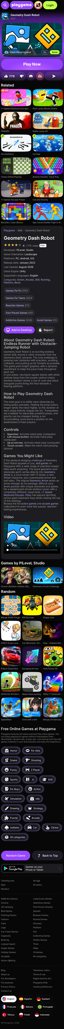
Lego (3, 927)
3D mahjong (7, 907)
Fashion (5, 919)
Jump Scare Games (42, 898)
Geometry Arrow (39, 480)
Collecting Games (41, 935)
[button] (32, 868)
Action (20, 279)
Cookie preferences (42, 986)
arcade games (50, 503)
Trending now (7, 880)
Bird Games (6, 911)
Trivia (36, 944)
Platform (8, 282)
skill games (42, 463)
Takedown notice (41, 970)
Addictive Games (9, 898)
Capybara (6, 935)
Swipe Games (7, 948)
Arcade (30, 279)
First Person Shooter (43, 907)
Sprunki (37, 911)
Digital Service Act (42, 978)
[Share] (54, 76)
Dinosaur (37, 923)
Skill (20, 230)
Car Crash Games (9, 931)
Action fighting (8, 960)
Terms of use (39, 974)
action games (28, 503)
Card (3, 923)
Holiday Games (8, 952)
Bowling (5, 940)
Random (5, 889)
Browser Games (40, 915)
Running (45, 279)
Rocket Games (40, 919)
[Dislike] (21, 76)
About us (5, 974)
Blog (3, 970)
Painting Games (8, 915)
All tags (36, 880)
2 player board (8, 944)
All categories (39, 956)
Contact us (6, 991)
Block (18, 282)
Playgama (10, 230)
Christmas (38, 952)
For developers (8, 978)
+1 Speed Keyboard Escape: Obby (28, 493)
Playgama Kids (40, 982)
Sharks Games (40, 940)
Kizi (35, 931)
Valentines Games (42, 903)
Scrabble (5, 956)
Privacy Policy (8, 986)
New (3, 884)
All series (37, 884)
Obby (35, 948)
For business (7, 982)
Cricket (4, 903)
